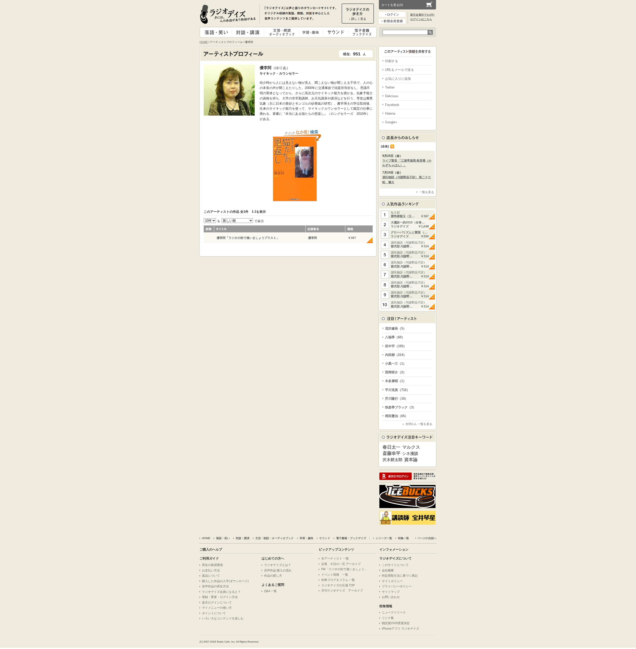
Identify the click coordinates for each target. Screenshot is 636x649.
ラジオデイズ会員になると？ (221, 592)
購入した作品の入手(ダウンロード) (225, 581)
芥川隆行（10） (396, 398)
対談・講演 (249, 32)
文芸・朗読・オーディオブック (283, 32)
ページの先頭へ (427, 538)
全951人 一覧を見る (418, 424)
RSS (392, 146)
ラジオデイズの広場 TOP (338, 585)
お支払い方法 (211, 570)
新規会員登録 (392, 21)
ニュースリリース (394, 612)
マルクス (411, 447)
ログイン (392, 14)
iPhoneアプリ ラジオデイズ (400, 628)
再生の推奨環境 (212, 565)
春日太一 (391, 447)
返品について (211, 575)
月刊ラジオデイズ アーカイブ (342, 590)
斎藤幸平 (391, 453)
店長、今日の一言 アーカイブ (341, 564)
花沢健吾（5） (395, 328)
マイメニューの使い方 (217, 607)
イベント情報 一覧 (334, 574)
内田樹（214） (395, 355)
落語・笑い (216, 32)
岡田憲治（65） (396, 416)
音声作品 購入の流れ (278, 570)
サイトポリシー (392, 581)
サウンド (334, 32)
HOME (203, 42)
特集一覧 (403, 538)
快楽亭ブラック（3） (400, 407)
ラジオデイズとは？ (277, 565)
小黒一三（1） (395, 363)
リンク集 (388, 618)
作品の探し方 (273, 575)
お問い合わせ (391, 597)
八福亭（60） (395, 337)
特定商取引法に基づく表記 (400, 575)
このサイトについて (395, 565)
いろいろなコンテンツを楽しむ (223, 618)
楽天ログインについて (217, 602)
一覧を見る (426, 192)
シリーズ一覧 (384, 538)
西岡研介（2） (395, 372)
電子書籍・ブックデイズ (361, 32)
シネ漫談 (410, 453)
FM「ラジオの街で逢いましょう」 (344, 569)
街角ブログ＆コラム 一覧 (338, 580)
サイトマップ (391, 592)
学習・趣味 (311, 32)
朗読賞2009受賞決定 (396, 623)
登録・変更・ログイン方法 (220, 597)
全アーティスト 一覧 (335, 558)
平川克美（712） (397, 390)
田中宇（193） (395, 346)
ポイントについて (214, 613)
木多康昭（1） (395, 381)
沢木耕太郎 (392, 460)
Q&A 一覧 (270, 591)
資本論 (411, 459)
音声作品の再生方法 (215, 586)
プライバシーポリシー (397, 586)
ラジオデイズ (228, 14)
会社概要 (388, 570)
